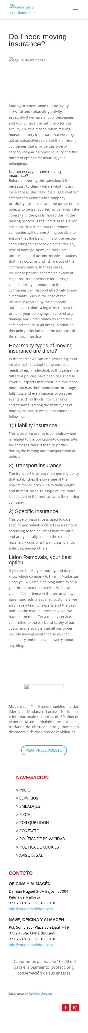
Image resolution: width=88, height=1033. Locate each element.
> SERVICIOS (27, 798)
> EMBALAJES (28, 806)
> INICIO (23, 790)
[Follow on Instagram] (75, 1007)
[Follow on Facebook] (65, 1007)
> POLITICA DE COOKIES (37, 847)
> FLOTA (23, 814)
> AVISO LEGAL (29, 855)
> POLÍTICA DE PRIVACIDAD (40, 838)
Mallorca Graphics (40, 993)
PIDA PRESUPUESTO (44, 750)
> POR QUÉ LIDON (32, 822)
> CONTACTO (27, 830)
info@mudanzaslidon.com (31, 908)
